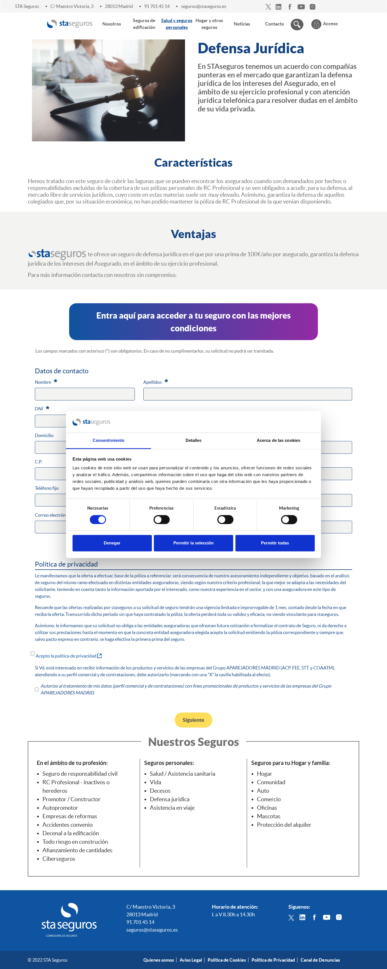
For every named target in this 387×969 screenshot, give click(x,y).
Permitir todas (275, 543)
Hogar (264, 774)
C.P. (38, 461)
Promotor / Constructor (71, 799)
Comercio (269, 799)
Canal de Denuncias (320, 959)
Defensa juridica (170, 799)
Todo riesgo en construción (75, 842)
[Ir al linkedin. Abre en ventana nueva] (278, 6)
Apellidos (155, 382)
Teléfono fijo (47, 488)
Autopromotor (60, 808)
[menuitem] (111, 24)
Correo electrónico (56, 515)
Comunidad (271, 782)
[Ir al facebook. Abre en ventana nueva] (290, 6)
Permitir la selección (193, 543)
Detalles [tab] (194, 440)
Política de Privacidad (273, 959)
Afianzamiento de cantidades (77, 850)
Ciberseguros (58, 859)
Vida (155, 782)
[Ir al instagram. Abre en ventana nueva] (312, 6)
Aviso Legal (191, 959)
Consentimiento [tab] (108, 440)
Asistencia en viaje (172, 808)
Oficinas (267, 808)
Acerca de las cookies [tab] (278, 440)
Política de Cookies (227, 959)
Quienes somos (158, 959)
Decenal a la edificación (70, 833)
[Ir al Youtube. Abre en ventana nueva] (327, 916)
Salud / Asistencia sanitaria (182, 774)
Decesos (160, 791)
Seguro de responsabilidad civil (80, 774)
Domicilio (44, 435)
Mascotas (268, 816)
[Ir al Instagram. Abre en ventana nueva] (339, 916)
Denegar (112, 543)
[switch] (162, 519)
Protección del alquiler (284, 825)
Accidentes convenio (67, 825)
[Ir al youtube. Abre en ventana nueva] (301, 6)
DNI (42, 408)
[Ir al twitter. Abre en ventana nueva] (268, 6)
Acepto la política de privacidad (69, 655)
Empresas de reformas (69, 816)
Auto (263, 791)
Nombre (46, 382)
